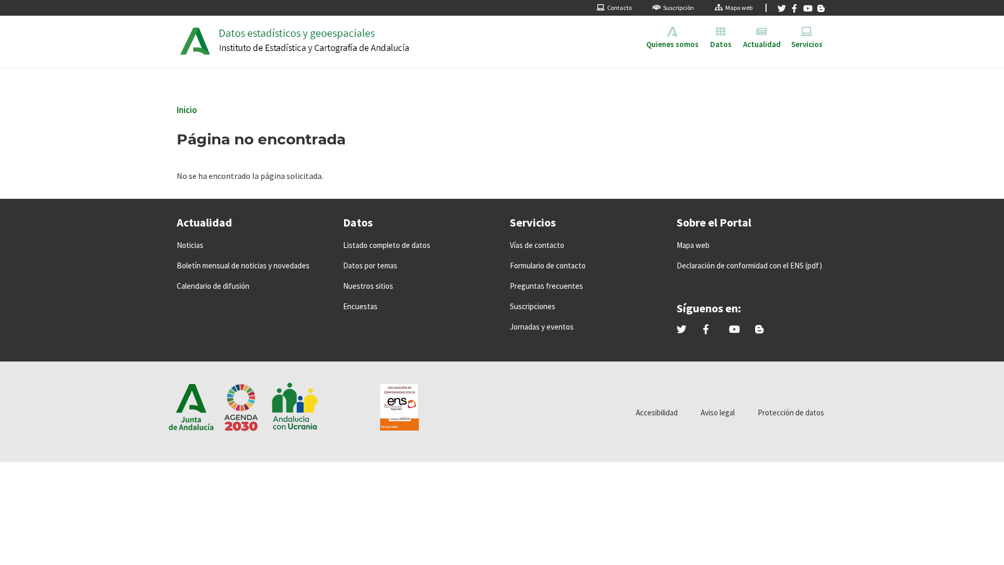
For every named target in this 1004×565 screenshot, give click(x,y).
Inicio (187, 110)
